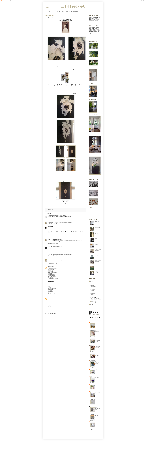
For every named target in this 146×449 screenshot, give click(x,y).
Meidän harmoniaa (93, 330)
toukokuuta (93, 294)
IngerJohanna (92, 406)
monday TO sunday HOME (94, 369)
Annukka (49, 226)
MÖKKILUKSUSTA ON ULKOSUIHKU (97, 255)
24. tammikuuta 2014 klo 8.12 (52, 255)
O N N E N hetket (65, 6)
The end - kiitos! (97, 392)
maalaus (57, 210)
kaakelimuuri (51, 210)
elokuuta (92, 290)
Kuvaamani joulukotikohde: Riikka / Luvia (97, 355)
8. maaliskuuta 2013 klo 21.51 (52, 223)
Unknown (49, 266)
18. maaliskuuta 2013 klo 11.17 (53, 250)
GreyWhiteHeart (93, 399)
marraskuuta (93, 286)
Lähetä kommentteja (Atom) (51, 313)
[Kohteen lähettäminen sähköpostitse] (48, 209)
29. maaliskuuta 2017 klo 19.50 (53, 278)
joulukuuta (93, 285)
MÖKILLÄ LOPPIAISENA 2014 (97, 272)
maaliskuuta (93, 297)
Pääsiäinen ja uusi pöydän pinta (98, 261)
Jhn (48, 258)
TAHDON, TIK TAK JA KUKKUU (96, 299)
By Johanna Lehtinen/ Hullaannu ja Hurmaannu (55, 215)
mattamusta (60, 210)
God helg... (96, 415)
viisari (65, 210)
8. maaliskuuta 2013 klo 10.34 (52, 217)
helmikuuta (93, 301)
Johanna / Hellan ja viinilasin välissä (54, 246)
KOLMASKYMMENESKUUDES (98, 250)
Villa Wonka (92, 414)
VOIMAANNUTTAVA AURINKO (98, 233)
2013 (91, 284)
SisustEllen (92, 345)
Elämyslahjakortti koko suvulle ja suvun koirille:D (97, 347)
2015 (91, 281)
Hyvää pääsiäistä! (97, 400)
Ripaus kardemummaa (94, 384)
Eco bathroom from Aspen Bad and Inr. (97, 408)
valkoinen (63, 210)
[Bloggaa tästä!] (49, 209)
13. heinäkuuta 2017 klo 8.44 (52, 293)
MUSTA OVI (96, 238)
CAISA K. (91, 376)
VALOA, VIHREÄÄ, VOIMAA (95, 298)
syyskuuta (92, 289)
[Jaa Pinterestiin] (52, 209)
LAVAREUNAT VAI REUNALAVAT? (97, 266)
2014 (91, 282)
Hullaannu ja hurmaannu (94, 353)
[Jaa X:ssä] (50, 209)
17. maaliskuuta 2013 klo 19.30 (53, 243)
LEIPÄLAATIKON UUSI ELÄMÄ (97, 222)
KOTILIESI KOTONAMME (97, 244)
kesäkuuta (92, 293)
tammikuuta (93, 302)
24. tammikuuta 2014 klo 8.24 (52, 263)
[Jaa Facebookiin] (51, 209)
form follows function (93, 391)
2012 (91, 304)
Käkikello (54, 210)
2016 (91, 280)
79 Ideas (91, 429)
